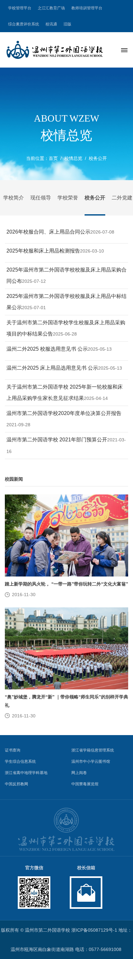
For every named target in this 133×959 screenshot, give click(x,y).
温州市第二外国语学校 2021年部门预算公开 (56, 439)
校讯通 (51, 24)
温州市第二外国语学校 (47, 930)
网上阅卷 (79, 772)
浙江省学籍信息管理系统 (92, 750)
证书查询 (12, 750)
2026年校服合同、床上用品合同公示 (48, 232)
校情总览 (73, 158)
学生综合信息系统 (20, 761)
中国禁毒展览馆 (84, 784)
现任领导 (40, 197)
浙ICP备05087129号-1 (94, 930)
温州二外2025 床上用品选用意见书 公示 (52, 368)
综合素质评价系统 (23, 24)
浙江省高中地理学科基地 (26, 772)
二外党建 (122, 197)
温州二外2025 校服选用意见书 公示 (47, 349)
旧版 (67, 24)
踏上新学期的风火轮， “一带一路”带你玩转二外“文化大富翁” (66, 583)
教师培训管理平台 (86, 8)
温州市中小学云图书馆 (90, 761)
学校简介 (13, 197)
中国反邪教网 (16, 784)
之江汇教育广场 (51, 8)
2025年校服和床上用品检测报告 (43, 251)
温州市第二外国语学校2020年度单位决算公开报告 (63, 413)
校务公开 (98, 158)
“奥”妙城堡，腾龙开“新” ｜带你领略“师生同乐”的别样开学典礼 (66, 701)
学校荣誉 (67, 197)
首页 (53, 158)
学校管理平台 (19, 8)
